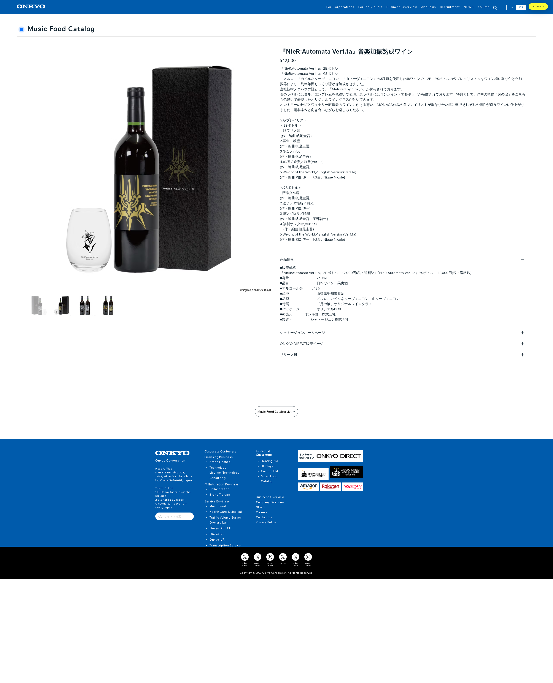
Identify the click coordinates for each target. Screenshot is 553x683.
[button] (340, 6)
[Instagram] (308, 557)
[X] (245, 557)
